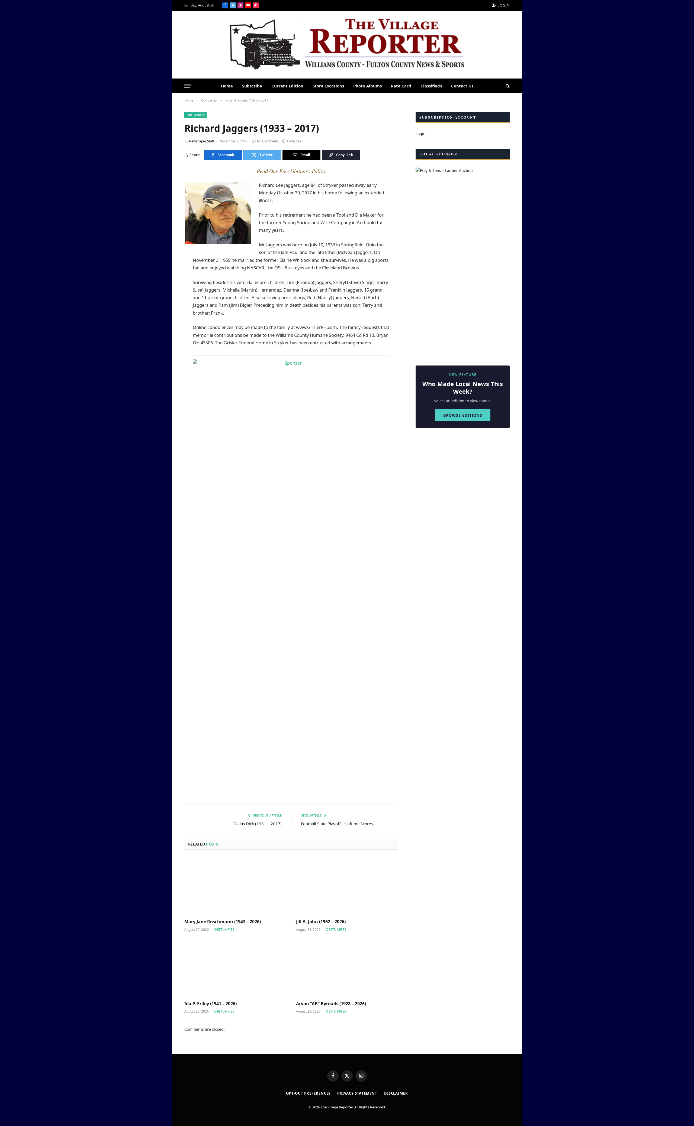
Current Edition (287, 86)
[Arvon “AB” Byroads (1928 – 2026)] (347, 968)
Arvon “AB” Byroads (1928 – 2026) (331, 1004)
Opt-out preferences (308, 1093)
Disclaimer (396, 1093)
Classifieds (431, 86)
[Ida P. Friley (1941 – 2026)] (235, 968)
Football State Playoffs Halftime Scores (337, 823)
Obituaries (196, 115)
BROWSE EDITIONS (462, 415)
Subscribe (252, 86)
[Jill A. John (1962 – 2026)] (347, 886)
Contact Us (462, 86)
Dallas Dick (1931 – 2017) (257, 823)
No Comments (268, 141)
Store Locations (328, 86)
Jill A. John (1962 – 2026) (321, 922)
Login (421, 133)
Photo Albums (367, 86)
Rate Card (401, 86)
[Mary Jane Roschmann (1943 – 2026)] (235, 886)
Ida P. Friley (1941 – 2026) (210, 1004)
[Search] (507, 86)
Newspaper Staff (201, 141)
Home (227, 86)
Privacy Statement (357, 1093)
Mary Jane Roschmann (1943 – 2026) (222, 922)
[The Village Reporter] (347, 44)
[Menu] (187, 86)
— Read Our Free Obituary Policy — (291, 170)
